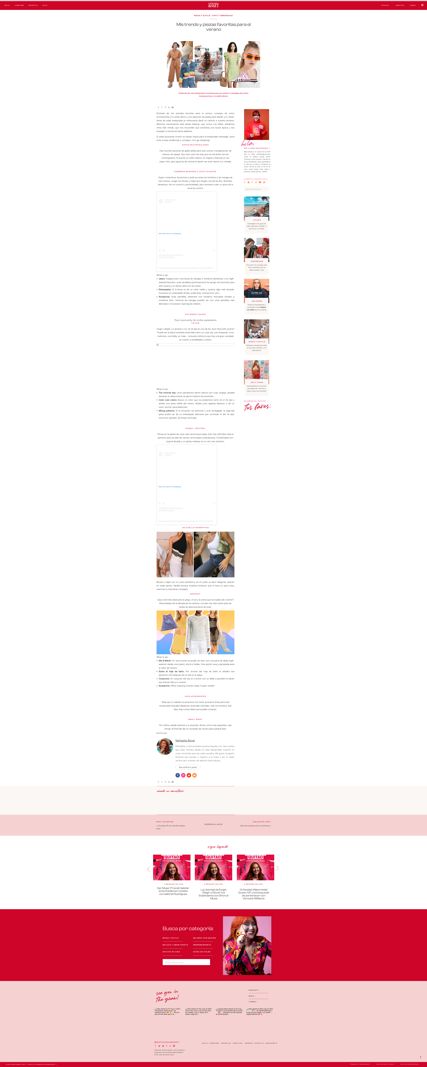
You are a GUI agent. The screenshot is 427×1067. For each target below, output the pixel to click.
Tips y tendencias (222, 15)
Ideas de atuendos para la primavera (254, 826)
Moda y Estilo (202, 15)
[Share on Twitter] (162, 107)
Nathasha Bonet (185, 740)
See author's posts (188, 767)
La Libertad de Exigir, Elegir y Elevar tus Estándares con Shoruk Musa (214, 894)
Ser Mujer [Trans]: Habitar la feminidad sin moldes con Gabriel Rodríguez (173, 891)
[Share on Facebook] (158, 107)
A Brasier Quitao (173, 884)
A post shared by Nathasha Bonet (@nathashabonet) (178, 268)
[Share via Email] (172, 107)
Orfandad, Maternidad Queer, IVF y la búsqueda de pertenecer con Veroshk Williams (253, 894)
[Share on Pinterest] (165, 107)
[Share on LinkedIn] (169, 107)
